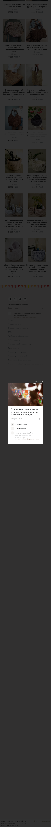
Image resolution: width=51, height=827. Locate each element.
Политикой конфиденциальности (27, 439)
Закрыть (38, 381)
